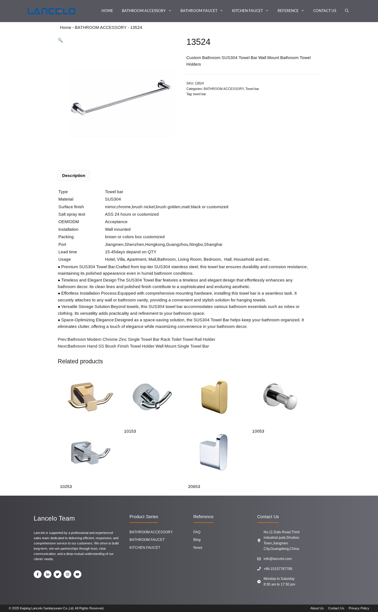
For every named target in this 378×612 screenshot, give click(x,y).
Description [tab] (73, 175)
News (197, 547)
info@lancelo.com (278, 559)
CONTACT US (324, 11)
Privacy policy (359, 608)
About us (317, 608)
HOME (107, 11)
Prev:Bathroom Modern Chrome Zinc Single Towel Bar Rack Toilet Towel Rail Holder (136, 339)
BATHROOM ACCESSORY (144, 11)
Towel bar (252, 89)
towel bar (199, 94)
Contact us (336, 608)
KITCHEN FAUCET (247, 11)
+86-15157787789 (278, 569)
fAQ (196, 532)
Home (65, 27)
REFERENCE (288, 11)
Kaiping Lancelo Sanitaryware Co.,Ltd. (47, 608)
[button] (347, 10)
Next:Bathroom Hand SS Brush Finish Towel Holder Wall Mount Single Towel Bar (133, 346)
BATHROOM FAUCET (198, 11)
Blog (197, 540)
